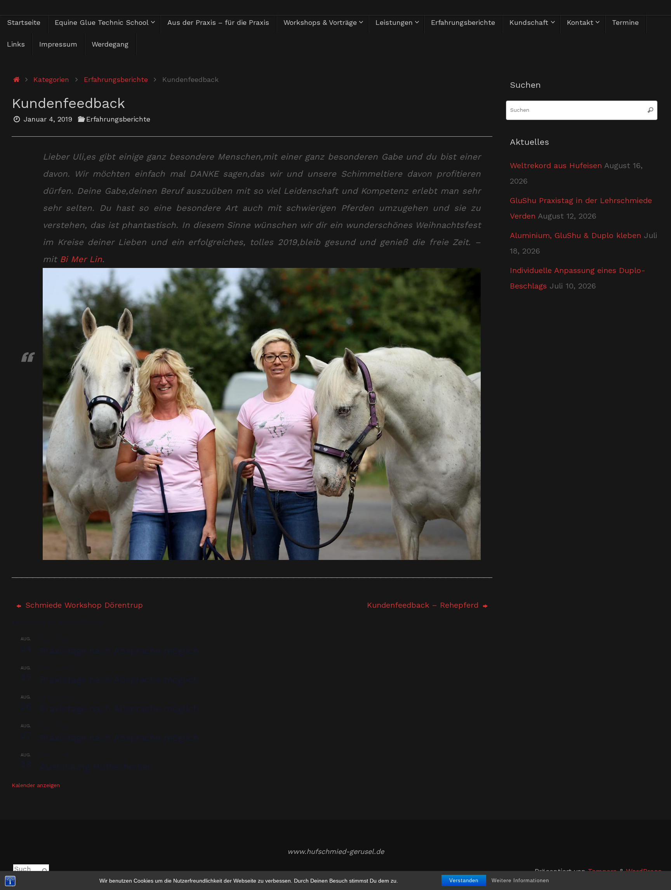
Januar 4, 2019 (48, 119)
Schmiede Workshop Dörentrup (83, 605)
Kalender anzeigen (36, 785)
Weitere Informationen (520, 880)
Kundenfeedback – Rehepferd (424, 605)
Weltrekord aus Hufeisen (556, 165)
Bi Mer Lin (81, 259)
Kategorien (51, 79)
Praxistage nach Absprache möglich (119, 650)
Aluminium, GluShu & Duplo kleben (575, 235)
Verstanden (463, 880)
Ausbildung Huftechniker (95, 766)
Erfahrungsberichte (116, 79)
